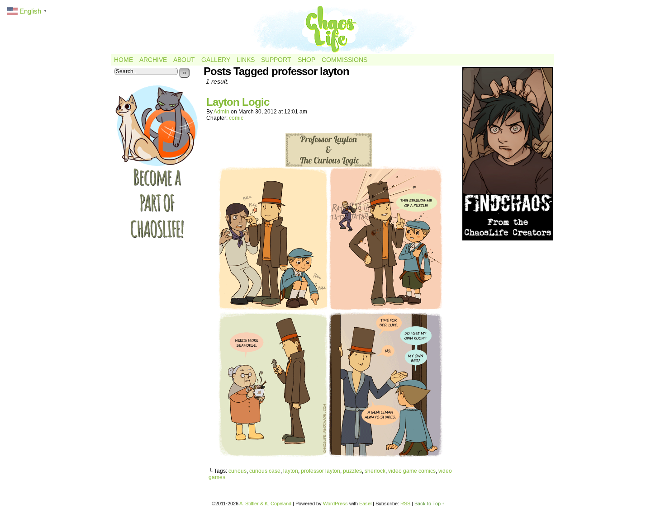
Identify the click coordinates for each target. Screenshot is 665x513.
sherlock (375, 471)
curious (237, 471)
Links (246, 59)
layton (290, 471)
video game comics (412, 471)
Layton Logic (237, 102)
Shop (306, 59)
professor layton (320, 471)
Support (276, 59)
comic (236, 118)
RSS (405, 503)
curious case (264, 471)
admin (221, 111)
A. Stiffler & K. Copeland (265, 503)
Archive (153, 59)
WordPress (335, 503)
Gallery (215, 59)
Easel (365, 503)
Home (123, 59)
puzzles (352, 471)
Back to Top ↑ (429, 503)
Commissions (344, 59)
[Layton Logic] (330, 455)
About (184, 59)
